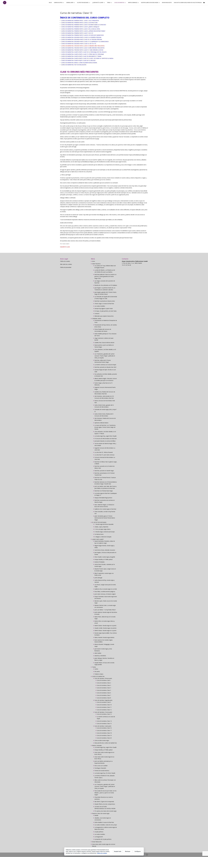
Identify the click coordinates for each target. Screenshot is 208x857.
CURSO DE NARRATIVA (119, 2)
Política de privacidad (65, 267)
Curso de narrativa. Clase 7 (104, 695)
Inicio (50, 2)
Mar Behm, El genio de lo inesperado (104, 801)
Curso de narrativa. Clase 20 (104, 738)
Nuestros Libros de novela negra (149, 2)
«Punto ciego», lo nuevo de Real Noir (104, 303)
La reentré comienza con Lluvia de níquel (105, 364)
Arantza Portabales (99, 562)
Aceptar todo (117, 851)
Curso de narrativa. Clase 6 (104, 693)
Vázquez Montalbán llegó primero (103, 497)
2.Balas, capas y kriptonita (101, 527)
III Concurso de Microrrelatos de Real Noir (105, 438)
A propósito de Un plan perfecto (102, 839)
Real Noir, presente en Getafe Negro (104, 470)
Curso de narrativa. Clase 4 (104, 688)
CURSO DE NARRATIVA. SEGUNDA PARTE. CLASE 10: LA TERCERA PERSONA (81, 39)
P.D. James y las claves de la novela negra (105, 811)
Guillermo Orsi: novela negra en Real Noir (105, 509)
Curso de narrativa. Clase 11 (104, 707)
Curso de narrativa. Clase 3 (104, 685)
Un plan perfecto (98, 832)
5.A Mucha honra (98, 534)
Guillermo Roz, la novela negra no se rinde (105, 589)
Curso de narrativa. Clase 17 (104, 730)
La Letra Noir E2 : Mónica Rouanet (103, 452)
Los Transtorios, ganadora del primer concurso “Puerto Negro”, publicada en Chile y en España (104, 356)
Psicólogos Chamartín (100, 768)
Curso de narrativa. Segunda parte (103, 700)
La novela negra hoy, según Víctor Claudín (105, 436)
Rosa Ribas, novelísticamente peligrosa (104, 591)
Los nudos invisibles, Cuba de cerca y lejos (105, 825)
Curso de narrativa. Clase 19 (104, 735)
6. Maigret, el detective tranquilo (102, 537)
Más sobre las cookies (66, 264)
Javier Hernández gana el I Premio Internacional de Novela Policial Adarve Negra (104, 518)
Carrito (96, 669)
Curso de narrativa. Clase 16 (104, 728)
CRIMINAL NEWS (69, 2)
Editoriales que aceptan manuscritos (104, 316)
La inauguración (98, 836)
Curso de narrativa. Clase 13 (104, 714)
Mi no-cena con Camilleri (100, 765)
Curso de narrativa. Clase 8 (104, 698)
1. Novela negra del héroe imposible (103, 524)
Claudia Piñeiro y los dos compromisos (104, 804)
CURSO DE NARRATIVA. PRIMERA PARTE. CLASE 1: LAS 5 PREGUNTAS (80, 20)
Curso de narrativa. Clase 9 (104, 702)
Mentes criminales (132, 2)
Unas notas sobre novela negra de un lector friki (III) (188, 2)
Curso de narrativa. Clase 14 (104, 721)
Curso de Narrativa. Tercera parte (103, 712)
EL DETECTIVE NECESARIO (83, 2)
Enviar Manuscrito (167, 2)
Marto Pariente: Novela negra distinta (104, 637)
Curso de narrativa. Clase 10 (104, 704)
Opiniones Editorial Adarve (101, 423)
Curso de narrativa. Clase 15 (104, 723)
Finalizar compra (98, 674)
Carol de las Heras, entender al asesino (104, 550)
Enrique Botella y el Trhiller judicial (103, 559)
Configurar (138, 851)
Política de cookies (65, 261)
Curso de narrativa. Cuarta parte (102, 726)
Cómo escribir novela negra (101, 740)
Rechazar (127, 851)
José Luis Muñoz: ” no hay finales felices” (105, 610)
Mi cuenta (97, 671)
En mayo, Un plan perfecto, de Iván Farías (105, 311)
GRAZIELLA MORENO (100, 655)
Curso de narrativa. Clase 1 (104, 680)
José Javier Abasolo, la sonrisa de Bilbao (105, 441)
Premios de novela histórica (101, 770)
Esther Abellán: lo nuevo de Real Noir (104, 822)
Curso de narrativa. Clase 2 (104, 683)
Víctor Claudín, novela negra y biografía (104, 557)
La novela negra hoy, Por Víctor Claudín (104, 773)
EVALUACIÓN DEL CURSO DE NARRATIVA (105, 743)
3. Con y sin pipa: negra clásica (102, 529)
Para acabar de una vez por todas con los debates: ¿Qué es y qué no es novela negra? (105, 792)
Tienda (108, 2)
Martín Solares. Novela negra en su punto (105, 625)
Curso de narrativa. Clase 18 (104, 733)
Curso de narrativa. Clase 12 (104, 710)
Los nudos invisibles (99, 306)
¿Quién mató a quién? (97, 2)
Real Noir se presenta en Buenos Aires (104, 301)
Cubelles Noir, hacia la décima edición (104, 342)
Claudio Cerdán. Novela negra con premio (105, 628)
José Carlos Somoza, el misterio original (104, 594)
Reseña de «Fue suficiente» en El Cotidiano (105, 285)
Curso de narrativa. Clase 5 (104, 690)
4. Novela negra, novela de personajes (104, 531)
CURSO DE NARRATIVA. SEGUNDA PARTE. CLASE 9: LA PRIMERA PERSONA (81, 37)
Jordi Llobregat (98, 577)
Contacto (96, 313)
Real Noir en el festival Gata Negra (103, 491)
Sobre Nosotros (58, 2)
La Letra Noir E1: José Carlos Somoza (104, 455)
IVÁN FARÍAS (97, 653)
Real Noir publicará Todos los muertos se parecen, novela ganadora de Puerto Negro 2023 (105, 276)
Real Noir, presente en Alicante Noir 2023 (105, 367)
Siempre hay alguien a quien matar (103, 308)
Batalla (96, 815)
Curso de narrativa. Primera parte (103, 678)
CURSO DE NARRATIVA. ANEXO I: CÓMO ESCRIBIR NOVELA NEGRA (79, 62)
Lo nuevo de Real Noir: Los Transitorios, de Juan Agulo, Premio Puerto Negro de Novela (105, 427)
